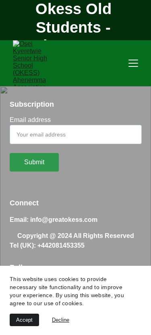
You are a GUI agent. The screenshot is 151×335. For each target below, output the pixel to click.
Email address (30, 119)
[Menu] (133, 63)
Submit (34, 162)
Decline (60, 320)
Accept (24, 320)
